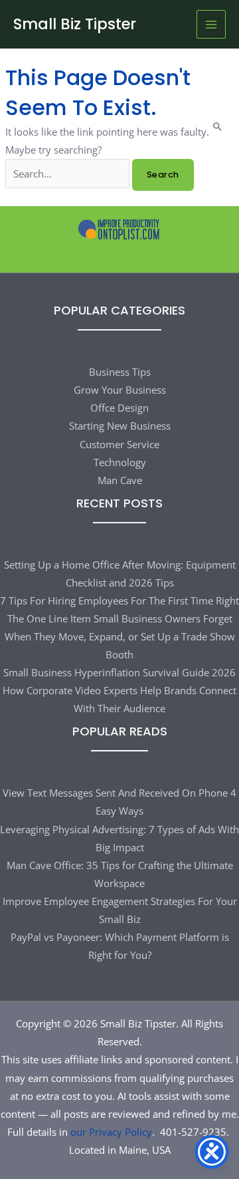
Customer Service (119, 444)
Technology (120, 462)
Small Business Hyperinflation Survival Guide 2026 (119, 672)
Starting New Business (120, 425)
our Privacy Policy (111, 1131)
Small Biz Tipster (74, 24)
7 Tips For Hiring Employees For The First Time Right (119, 600)
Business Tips (120, 371)
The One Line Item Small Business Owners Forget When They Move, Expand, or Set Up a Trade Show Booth (120, 636)
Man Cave (120, 480)
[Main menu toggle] (211, 24)
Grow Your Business (120, 389)
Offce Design (119, 407)
